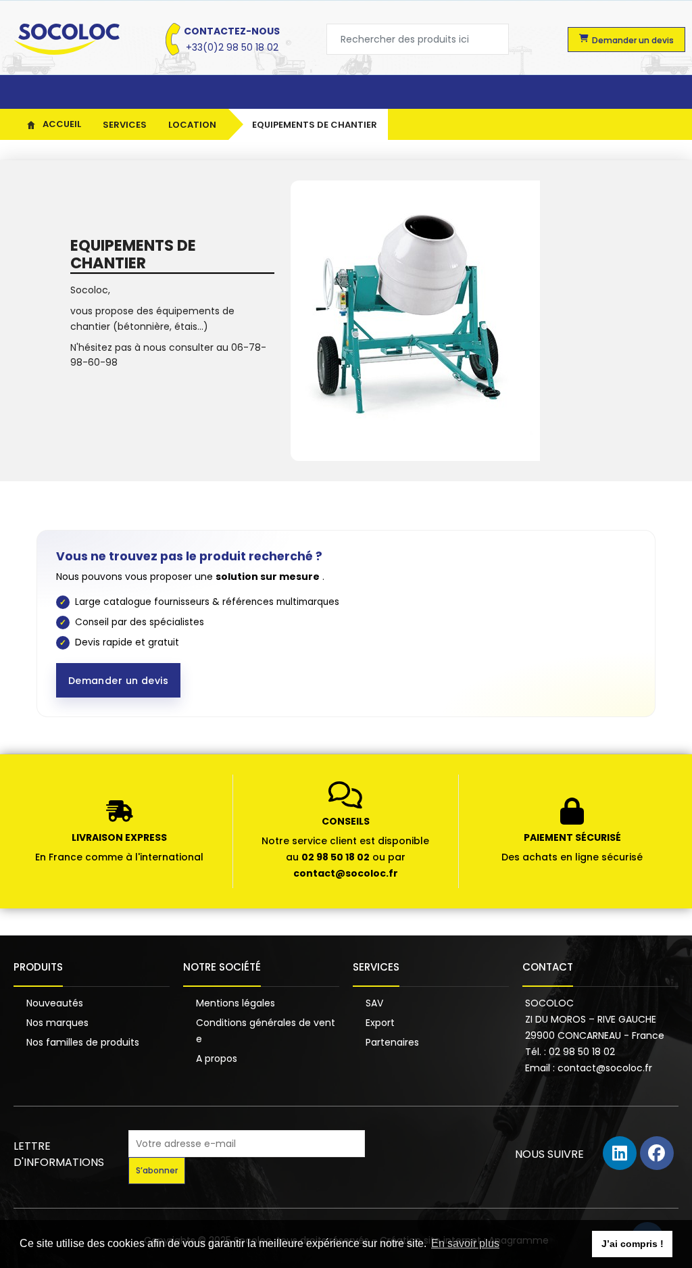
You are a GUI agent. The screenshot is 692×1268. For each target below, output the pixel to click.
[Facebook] (657, 1153)
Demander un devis (118, 680)
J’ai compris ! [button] (632, 1243)
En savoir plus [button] (465, 1243)
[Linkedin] (620, 1153)
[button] (626, 39)
